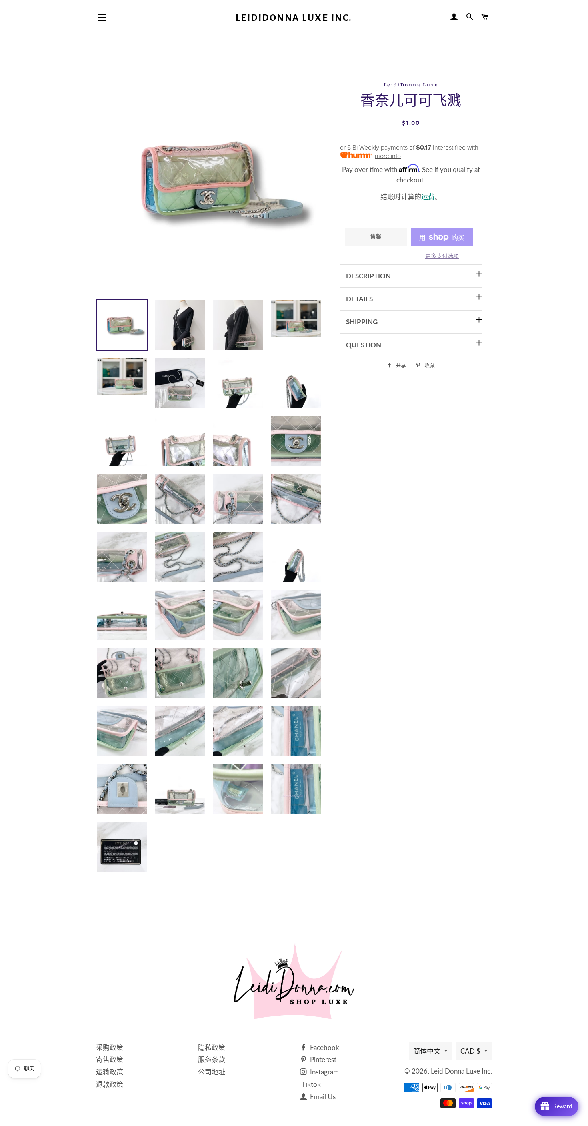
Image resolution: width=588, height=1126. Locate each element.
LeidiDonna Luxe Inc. (294, 18)
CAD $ (470, 1051)
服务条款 (211, 1059)
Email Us (322, 1096)
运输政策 (109, 1072)
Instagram (323, 1072)
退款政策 (109, 1084)
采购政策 (109, 1047)
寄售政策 (109, 1059)
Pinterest (322, 1059)
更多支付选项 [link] (442, 255)
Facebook (323, 1047)
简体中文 (426, 1051)
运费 (428, 196)
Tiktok (311, 1084)
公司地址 (211, 1072)
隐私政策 (211, 1047)
